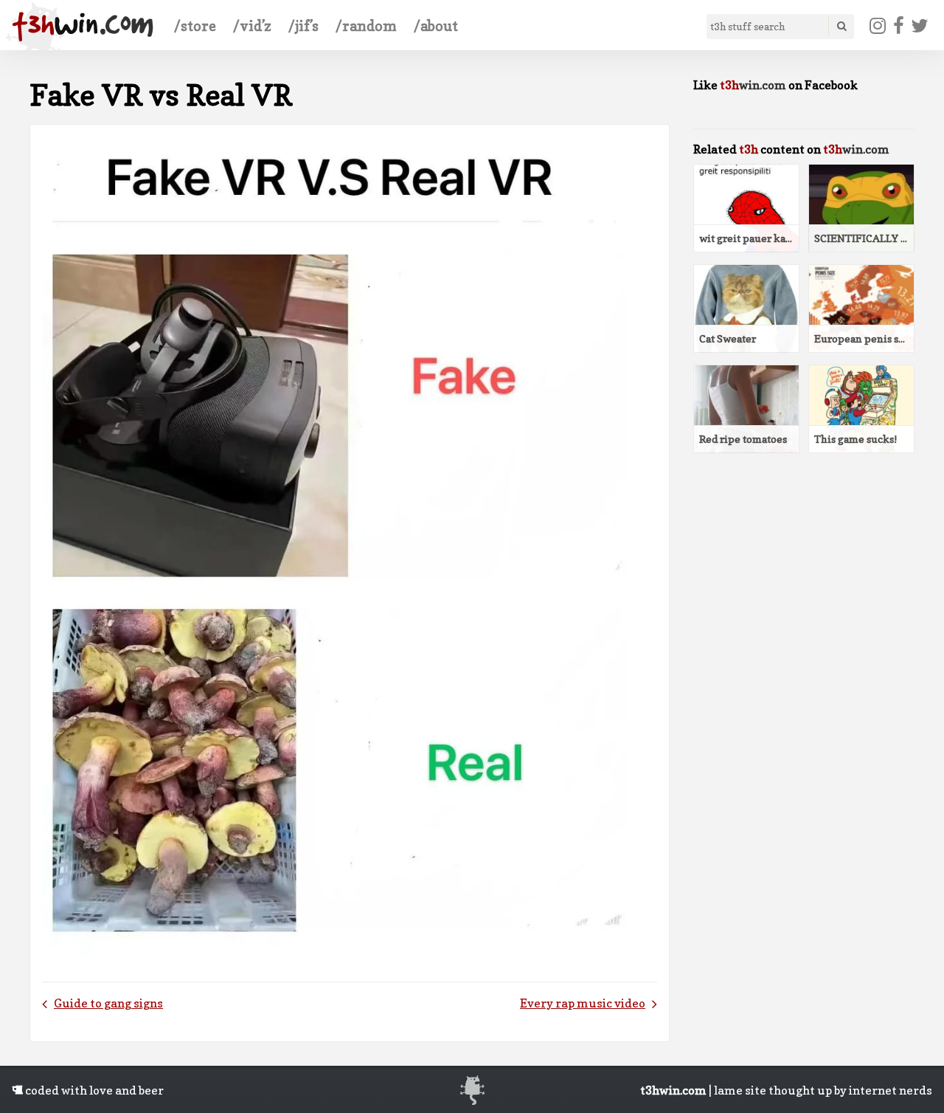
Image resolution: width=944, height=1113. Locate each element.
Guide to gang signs (108, 1003)
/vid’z (252, 26)
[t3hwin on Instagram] (878, 26)
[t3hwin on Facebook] (898, 26)
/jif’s (303, 26)
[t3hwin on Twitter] (920, 26)
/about (436, 26)
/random (366, 26)
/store (195, 26)
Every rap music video (582, 1003)
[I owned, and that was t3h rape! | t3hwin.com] (82, 26)
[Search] (840, 26)
